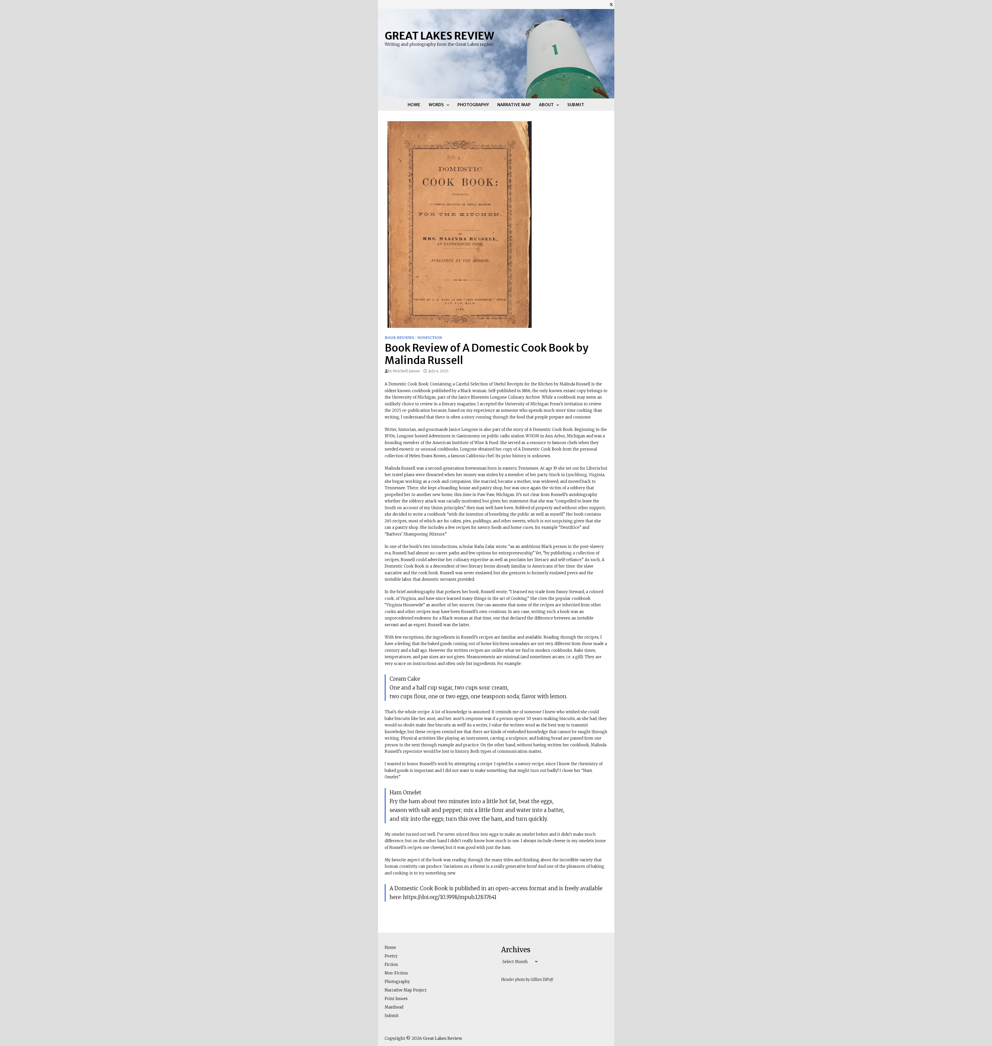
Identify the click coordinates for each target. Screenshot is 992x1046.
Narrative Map (514, 104)
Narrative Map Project (406, 990)
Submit (575, 104)
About (546, 104)
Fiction (391, 964)
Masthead (394, 1007)
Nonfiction (429, 337)
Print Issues (396, 998)
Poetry (391, 956)
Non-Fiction (396, 973)
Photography (473, 104)
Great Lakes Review (439, 35)
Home (414, 104)
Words (436, 104)
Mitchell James (406, 371)
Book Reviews (399, 337)
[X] (611, 4)
